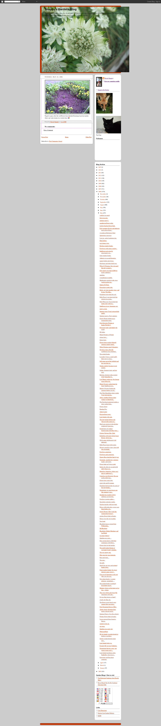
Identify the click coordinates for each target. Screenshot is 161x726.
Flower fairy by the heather (107, 545)
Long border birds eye (106, 643)
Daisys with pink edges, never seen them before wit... (109, 508)
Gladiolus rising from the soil (108, 294)
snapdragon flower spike (106, 223)
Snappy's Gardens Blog (61, 9)
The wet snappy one (105, 552)
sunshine (102, 275)
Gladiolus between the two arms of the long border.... (109, 487)
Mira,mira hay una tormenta (108, 555)
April (101, 663)
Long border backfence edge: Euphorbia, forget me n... (108, 654)
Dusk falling (103, 241)
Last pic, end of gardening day (108, 238)
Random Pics (103, 409)
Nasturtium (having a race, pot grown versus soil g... (108, 649)
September (103, 202)
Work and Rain (104, 631)
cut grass (102, 626)
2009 (99, 183)
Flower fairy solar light (106, 480)
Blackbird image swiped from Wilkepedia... (108, 525)
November (103, 197)
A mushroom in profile (106, 278)
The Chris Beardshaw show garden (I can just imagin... (109, 394)
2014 (99, 170)
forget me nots (104, 218)
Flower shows (103, 407)
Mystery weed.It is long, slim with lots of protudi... (109, 448)
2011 (99, 178)
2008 (99, 186)
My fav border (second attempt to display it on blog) (109, 635)
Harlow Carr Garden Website (106, 713)
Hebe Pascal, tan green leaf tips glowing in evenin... (108, 298)
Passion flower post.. (105, 414)
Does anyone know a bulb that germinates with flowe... (108, 542)
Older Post (89, 137)
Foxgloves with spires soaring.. (108, 248)
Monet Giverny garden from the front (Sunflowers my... (108, 385)
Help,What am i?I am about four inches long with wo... (109, 303)
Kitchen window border (106, 246)
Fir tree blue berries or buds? (108, 597)
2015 (99, 167)
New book (102, 521)
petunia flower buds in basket (108, 516)
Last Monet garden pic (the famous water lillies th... (109, 380)
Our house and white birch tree (108, 263)
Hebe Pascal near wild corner (108, 445)
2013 (99, 173)
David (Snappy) (109, 78)
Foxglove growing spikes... (107, 499)
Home (66, 137)
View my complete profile (111, 81)
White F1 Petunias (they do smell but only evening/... (109, 267)
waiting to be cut (105, 624)
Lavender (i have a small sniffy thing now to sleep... (108, 358)
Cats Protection (102, 710)
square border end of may (107, 261)
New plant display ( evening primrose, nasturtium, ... (107, 580)
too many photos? (104, 536)
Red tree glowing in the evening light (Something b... (108, 376)
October (102, 199)
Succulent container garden (107, 502)
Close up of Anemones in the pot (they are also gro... (109, 575)
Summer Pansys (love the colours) (109, 614)
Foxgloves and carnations (107, 454)
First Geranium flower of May (108, 607)
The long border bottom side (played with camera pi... (107, 420)
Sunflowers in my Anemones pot (109, 306)
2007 (99, 189)
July (101, 207)
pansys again (103, 309)
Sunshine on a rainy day (106, 629)
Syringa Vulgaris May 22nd (107, 433)
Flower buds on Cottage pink (108, 464)
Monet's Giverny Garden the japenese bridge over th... (107, 389)
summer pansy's (104, 220)
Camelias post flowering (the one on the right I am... (109, 477)
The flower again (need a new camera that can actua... (108, 603)
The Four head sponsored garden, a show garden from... (109, 403)
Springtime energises (105, 235)
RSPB (99, 716)
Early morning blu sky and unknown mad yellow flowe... (109, 229)
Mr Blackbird (103, 528)
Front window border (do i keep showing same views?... (108, 571)
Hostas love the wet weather (108, 519)
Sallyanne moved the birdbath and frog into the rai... (109, 362)
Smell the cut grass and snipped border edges (108, 566)
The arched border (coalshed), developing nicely (108, 584)
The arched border (105, 354)
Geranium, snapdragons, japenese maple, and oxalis (109, 461)
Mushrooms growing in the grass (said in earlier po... (109, 281)
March (102, 665)
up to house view (104, 243)
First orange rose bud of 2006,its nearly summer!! (108, 271)
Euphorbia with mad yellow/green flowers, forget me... (109, 437)
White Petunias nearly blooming (109, 347)
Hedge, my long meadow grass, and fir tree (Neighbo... (109, 291)
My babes (102, 332)
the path (102, 563)
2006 (99, 192)
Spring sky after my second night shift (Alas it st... (109, 468)
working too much (105, 215)
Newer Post (44, 137)
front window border (105, 256)
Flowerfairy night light (106, 287)
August (102, 205)
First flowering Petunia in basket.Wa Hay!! (107, 324)
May (101, 213)
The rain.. (102, 560)
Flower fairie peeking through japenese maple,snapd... (108, 343)
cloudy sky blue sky (105, 600)
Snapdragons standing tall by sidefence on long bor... (108, 496)
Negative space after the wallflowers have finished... (108, 351)
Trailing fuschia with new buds (108, 504)
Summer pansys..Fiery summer (108, 316)
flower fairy (103, 340)
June (101, 210)
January (102, 668)
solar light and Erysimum (107, 483)
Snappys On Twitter (103, 90)
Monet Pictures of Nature (107, 335)
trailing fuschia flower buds (107, 226)
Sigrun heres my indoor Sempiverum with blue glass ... (109, 430)
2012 (99, 175)
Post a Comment (48, 130)
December (103, 194)
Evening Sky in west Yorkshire (108, 646)
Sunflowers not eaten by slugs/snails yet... (106, 252)
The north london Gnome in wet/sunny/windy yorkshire (108, 549)
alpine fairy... (103, 337)
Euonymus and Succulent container (107, 658)
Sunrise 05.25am (104, 285)
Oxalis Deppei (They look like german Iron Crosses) (108, 512)
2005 (99, 671)
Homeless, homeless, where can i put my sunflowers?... (109, 472)
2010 (99, 181)
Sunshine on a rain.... (106, 538)
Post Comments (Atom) (55, 141)
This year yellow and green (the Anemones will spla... (108, 594)
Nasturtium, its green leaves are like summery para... (109, 491)
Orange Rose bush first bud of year (109, 457)
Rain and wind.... (104, 558)
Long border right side (106, 417)
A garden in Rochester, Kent (107, 233)
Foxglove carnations (105, 452)
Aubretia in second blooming (108, 258)
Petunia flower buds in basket (108, 617)
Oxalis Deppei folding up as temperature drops (107, 319)
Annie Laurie (103, 412)
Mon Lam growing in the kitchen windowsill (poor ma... (109, 425)
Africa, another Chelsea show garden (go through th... (108, 398)
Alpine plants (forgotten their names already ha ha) (108, 610)
